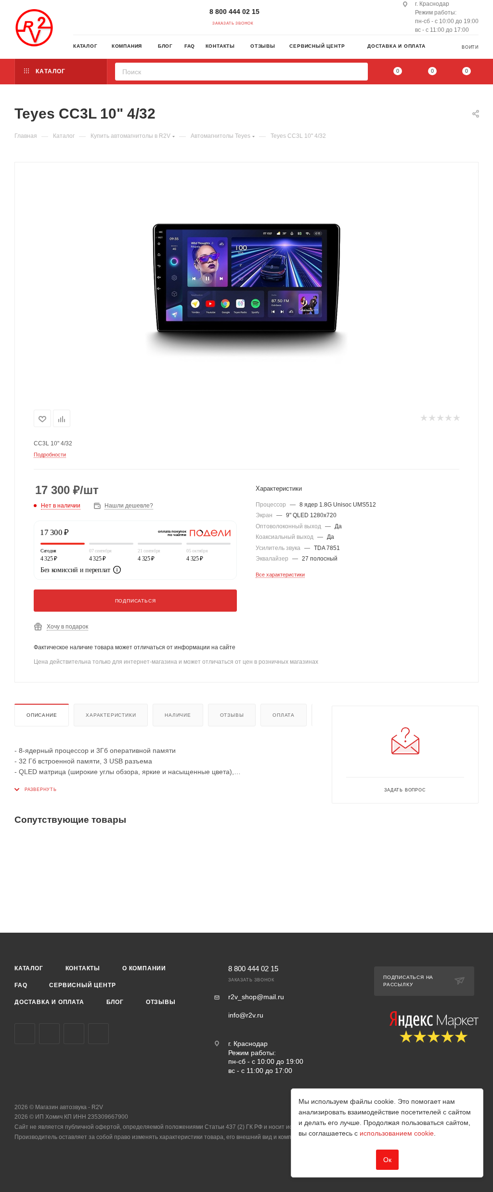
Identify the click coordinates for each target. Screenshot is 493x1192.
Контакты (82, 968)
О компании (144, 968)
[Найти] (357, 71)
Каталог (28, 968)
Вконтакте (24, 1033)
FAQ (20, 985)
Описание (41, 715)
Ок (387, 1160)
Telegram (49, 1033)
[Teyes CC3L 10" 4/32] (246, 283)
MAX (98, 1033)
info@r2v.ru (245, 1015)
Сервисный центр (82, 985)
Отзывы (232, 715)
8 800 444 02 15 (234, 11)
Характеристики (111, 715)
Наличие (178, 715)
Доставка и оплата (49, 1002)
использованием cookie (397, 1133)
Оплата (283, 715)
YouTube (74, 1033)
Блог (115, 1002)
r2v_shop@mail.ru (256, 997)
